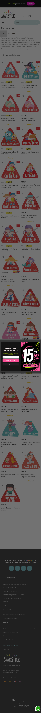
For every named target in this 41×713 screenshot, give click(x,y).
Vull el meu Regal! (10, 360)
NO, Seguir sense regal (11, 364)
